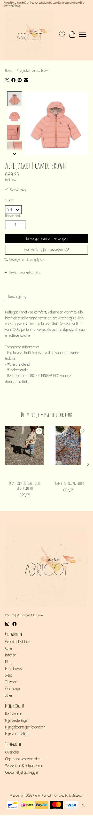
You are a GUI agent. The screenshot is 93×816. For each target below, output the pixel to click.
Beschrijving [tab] (17, 296)
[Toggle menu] (83, 34)
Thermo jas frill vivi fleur (68, 483)
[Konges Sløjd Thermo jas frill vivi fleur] (68, 452)
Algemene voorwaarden (23, 759)
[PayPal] (41, 805)
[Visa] (71, 805)
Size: (9, 200)
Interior (10, 655)
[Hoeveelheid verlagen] (10, 225)
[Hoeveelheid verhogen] (21, 225)
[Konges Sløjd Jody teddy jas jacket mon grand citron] (24, 452)
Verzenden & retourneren (24, 765)
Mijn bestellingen (17, 720)
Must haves (13, 668)
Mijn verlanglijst (16, 734)
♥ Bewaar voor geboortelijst (23, 272)
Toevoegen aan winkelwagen (47, 238)
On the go (12, 688)
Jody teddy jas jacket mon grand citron (24, 486)
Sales (8, 695)
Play (8, 662)
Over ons (12, 752)
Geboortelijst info (17, 641)
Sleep (8, 675)
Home (8, 71)
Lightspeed (76, 796)
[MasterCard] (56, 805)
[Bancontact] (12, 805)
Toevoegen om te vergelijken (26, 260)
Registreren (13, 713)
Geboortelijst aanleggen (22, 772)
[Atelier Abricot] (29, 34)
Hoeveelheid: (13, 216)
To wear (11, 682)
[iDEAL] (27, 805)
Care (8, 648)
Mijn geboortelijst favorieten (25, 727)
